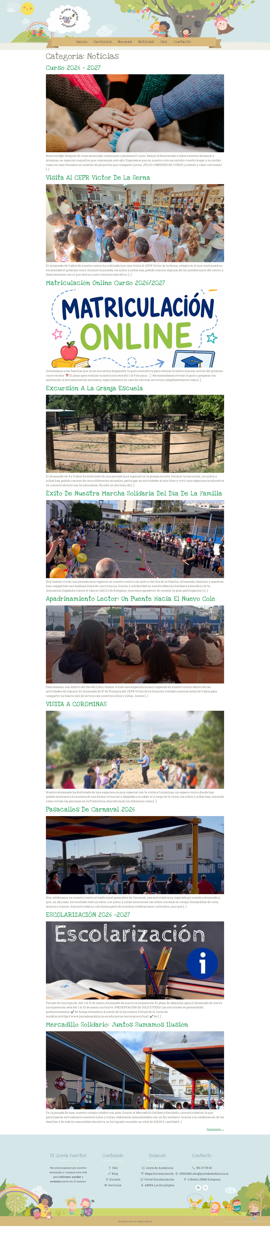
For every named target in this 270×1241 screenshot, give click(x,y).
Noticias (146, 42)
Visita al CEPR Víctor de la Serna (98, 178)
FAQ (163, 42)
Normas (125, 42)
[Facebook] (198, 1187)
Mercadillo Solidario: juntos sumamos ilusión (117, 1025)
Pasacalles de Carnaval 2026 (90, 809)
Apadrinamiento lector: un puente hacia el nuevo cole (130, 599)
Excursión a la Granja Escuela (94, 388)
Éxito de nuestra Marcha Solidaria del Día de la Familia (134, 493)
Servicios (103, 42)
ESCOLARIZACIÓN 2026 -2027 (88, 915)
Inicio (82, 42)
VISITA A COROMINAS (76, 704)
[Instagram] (205, 1187)
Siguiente (215, 1129)
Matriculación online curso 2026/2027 (105, 283)
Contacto (182, 42)
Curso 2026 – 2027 (73, 68)
